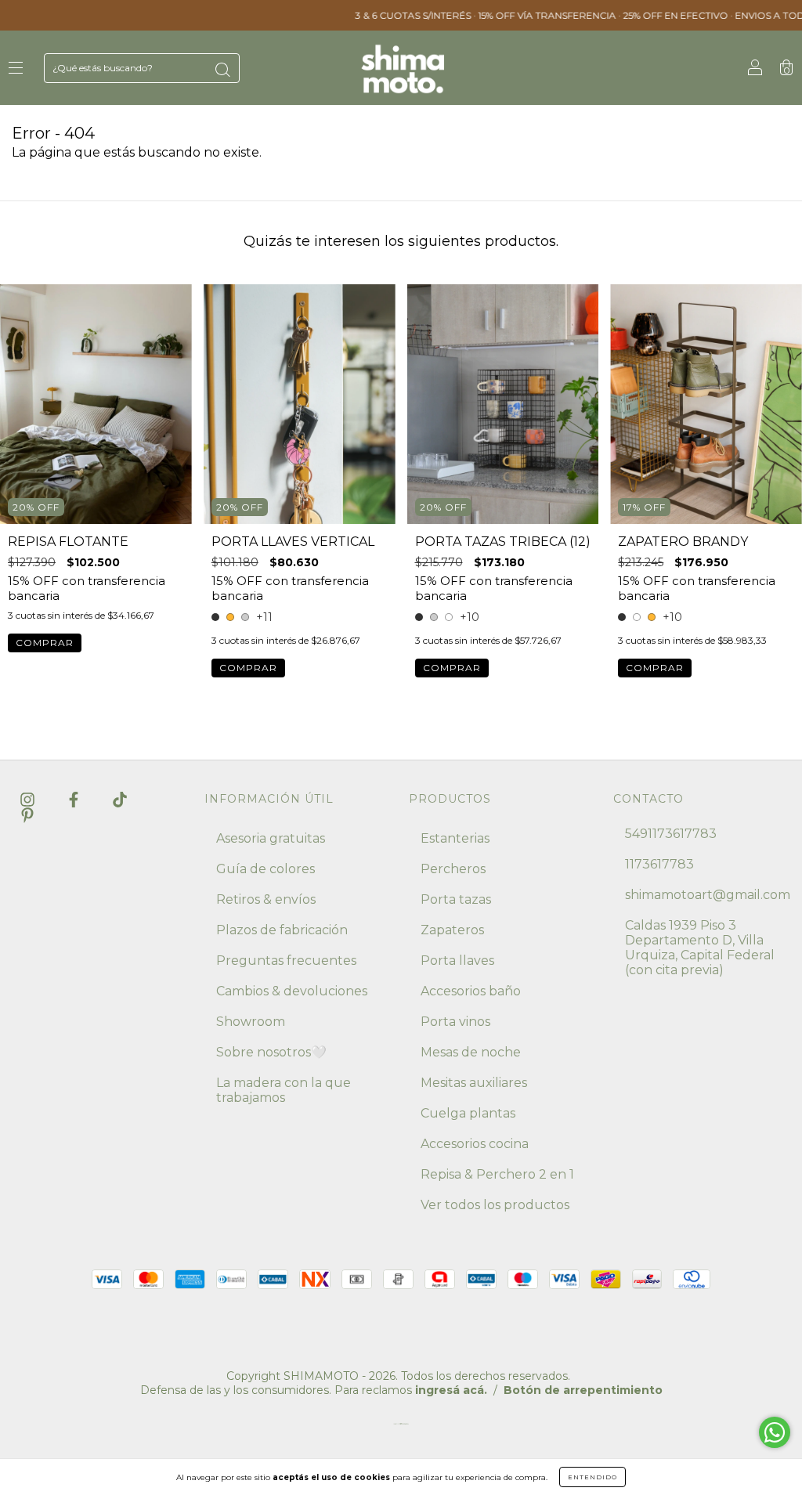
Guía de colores (265, 868)
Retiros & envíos (266, 899)
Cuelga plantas (468, 1113)
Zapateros (452, 930)
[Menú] (15, 68)
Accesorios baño (471, 991)
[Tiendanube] (401, 1427)
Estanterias (455, 838)
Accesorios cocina (475, 1143)
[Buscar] (222, 69)
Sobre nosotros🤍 (271, 1052)
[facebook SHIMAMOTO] (75, 799)
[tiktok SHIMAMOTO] (119, 799)
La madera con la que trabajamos (283, 1090)
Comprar (45, 642)
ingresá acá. (451, 1390)
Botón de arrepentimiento (583, 1390)
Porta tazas (456, 899)
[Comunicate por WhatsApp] (774, 1432)
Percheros (453, 868)
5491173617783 (671, 833)
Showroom (250, 1021)
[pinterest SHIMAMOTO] (27, 814)
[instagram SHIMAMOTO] (29, 799)
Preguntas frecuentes (286, 960)
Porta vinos (455, 1021)
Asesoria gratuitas (270, 838)
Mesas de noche (471, 1052)
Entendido (592, 1477)
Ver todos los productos (495, 1204)
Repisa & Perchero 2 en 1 (497, 1174)
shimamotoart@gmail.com (707, 894)
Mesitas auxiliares (474, 1082)
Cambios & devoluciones (291, 991)
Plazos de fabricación (282, 930)
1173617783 (659, 864)
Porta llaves (457, 960)
